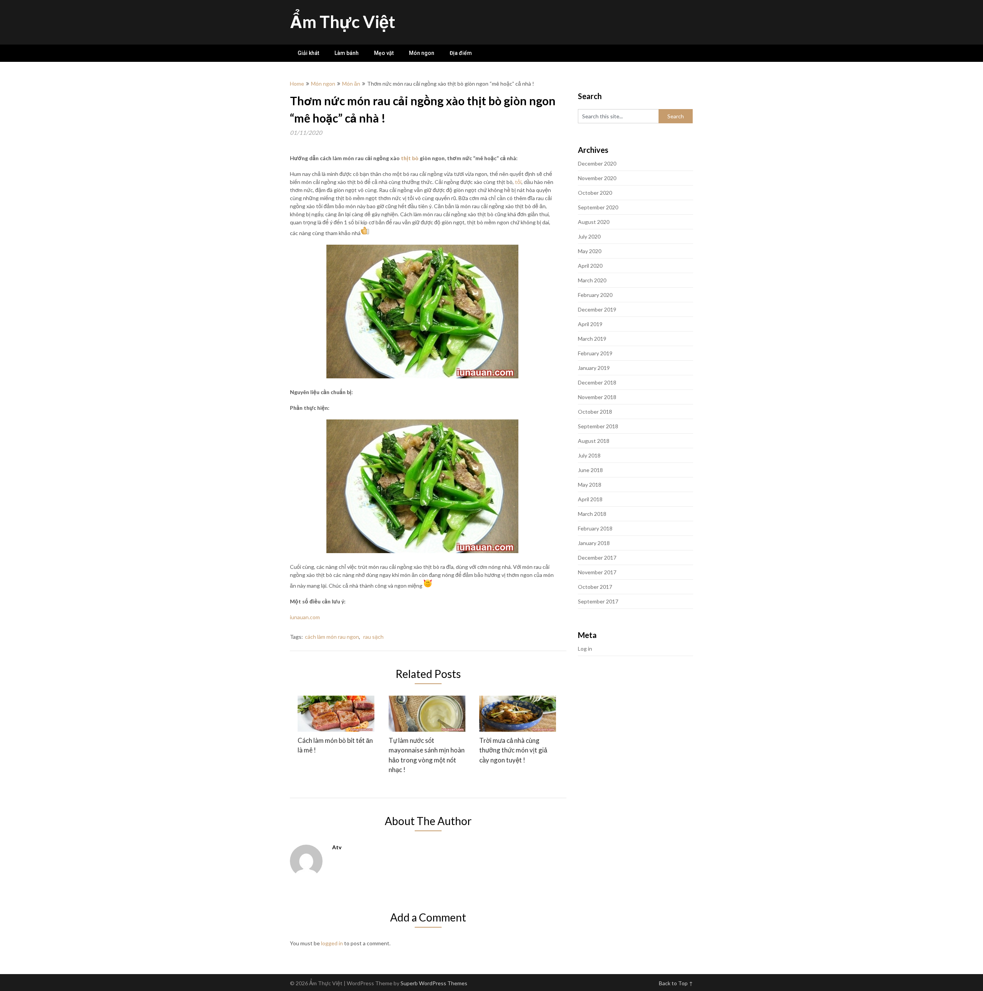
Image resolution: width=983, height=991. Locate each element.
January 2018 (594, 543)
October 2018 (595, 411)
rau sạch (373, 636)
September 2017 (598, 601)
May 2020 (589, 251)
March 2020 (592, 280)
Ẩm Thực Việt (342, 21)
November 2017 (597, 572)
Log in (585, 648)
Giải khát (308, 53)
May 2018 (589, 484)
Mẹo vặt (384, 53)
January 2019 (594, 368)
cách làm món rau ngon (332, 636)
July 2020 (589, 236)
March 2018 (592, 513)
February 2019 (595, 353)
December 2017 (597, 557)
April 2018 (590, 499)
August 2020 (593, 222)
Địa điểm (461, 53)
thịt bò (410, 158)
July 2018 (589, 455)
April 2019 (590, 324)
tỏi (518, 182)
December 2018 (597, 382)
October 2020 (595, 192)
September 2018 (598, 426)
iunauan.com (305, 617)
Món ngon (421, 53)
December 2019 (597, 309)
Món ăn (351, 83)
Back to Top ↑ (676, 983)
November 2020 (597, 178)
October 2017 (595, 586)
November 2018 (597, 397)
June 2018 (590, 470)
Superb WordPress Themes (433, 983)
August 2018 (593, 440)
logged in (332, 943)
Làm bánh (346, 53)
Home (297, 83)
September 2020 (598, 207)
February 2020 (595, 295)
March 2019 (592, 338)
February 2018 (595, 528)
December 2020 (597, 163)
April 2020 (590, 265)
